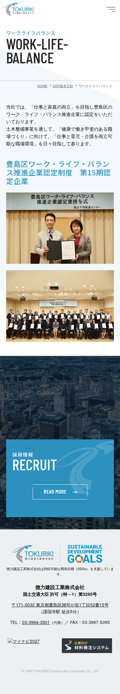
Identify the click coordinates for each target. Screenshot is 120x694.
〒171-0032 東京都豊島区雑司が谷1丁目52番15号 (60, 605)
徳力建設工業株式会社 (60, 554)
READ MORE (61, 491)
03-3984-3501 (36, 622)
